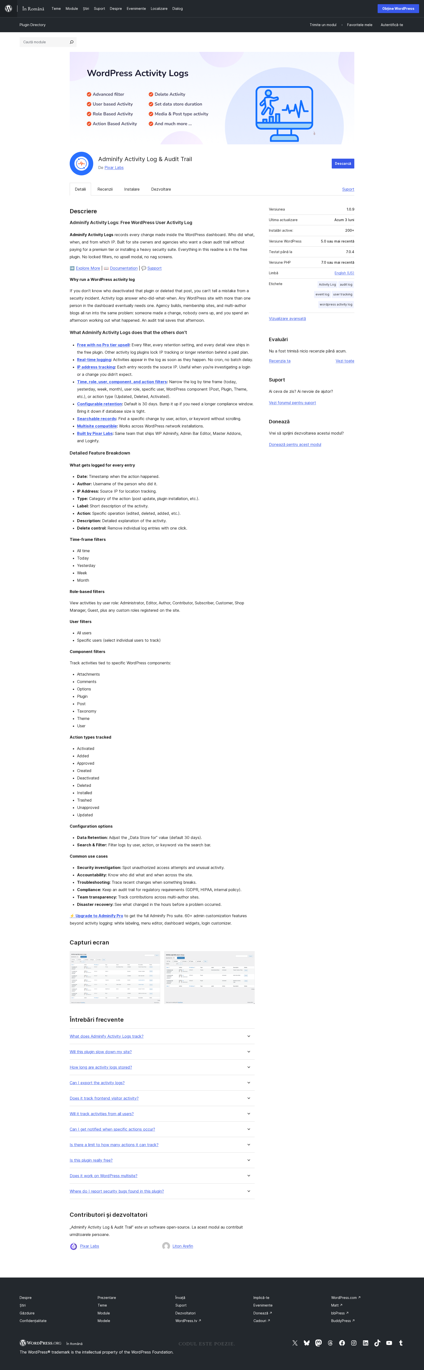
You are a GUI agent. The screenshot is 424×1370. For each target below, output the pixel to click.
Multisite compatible (97, 426)
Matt (337, 1305)
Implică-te (261, 1297)
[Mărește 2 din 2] (248, 957)
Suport (348, 189)
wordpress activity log (336, 304)
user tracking (342, 294)
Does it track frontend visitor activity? (104, 1098)
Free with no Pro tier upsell (103, 344)
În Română (74, 1344)
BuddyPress (343, 1321)
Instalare (132, 189)
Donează (262, 1313)
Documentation (124, 268)
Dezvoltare (161, 189)
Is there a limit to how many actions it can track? (114, 1144)
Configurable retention (99, 403)
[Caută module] (72, 42)
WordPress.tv (188, 1321)
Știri (23, 1305)
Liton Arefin (182, 1246)
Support (154, 268)
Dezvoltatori (185, 1313)
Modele (104, 1321)
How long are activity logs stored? (101, 1067)
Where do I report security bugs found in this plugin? (117, 1191)
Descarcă (343, 163)
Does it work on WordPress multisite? (103, 1175)
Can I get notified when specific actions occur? (112, 1129)
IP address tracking (96, 367)
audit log (346, 284)
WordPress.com (346, 1297)
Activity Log (327, 284)
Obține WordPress (398, 8)
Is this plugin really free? (91, 1160)
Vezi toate (345, 360)
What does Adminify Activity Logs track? (107, 1036)
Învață (180, 1297)
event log (322, 294)
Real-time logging (94, 359)
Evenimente (263, 1305)
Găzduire (27, 1313)
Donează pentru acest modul (295, 444)
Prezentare (107, 1297)
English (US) (344, 273)
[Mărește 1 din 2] (153, 957)
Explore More (88, 268)
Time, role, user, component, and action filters (122, 381)
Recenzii (105, 189)
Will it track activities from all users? (102, 1113)
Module (104, 1313)
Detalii (80, 189)
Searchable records (96, 418)
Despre (26, 1297)
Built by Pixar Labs (95, 433)
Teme (102, 1305)
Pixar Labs (114, 167)
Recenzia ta (280, 360)
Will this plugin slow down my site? (101, 1052)
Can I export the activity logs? (97, 1083)
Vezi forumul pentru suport (292, 402)
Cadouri (261, 1321)
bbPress (340, 1313)
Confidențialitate (33, 1321)
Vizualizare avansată (287, 318)
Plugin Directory (33, 25)
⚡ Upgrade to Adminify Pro (96, 915)
